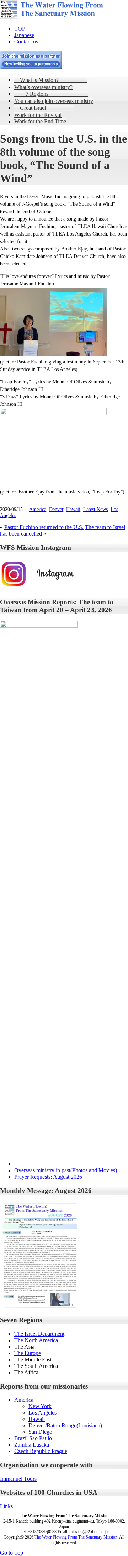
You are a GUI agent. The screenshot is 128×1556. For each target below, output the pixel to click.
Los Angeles (42, 1413)
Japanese (24, 35)
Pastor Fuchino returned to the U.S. (44, 527)
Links (6, 1506)
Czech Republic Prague (40, 1451)
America (37, 509)
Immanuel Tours (18, 1479)
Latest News (95, 509)
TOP (19, 29)
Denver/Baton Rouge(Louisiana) (65, 1425)
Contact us (26, 41)
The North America (36, 1340)
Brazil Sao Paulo (33, 1438)
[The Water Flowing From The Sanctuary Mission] (60, 17)
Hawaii (73, 509)
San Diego (40, 1432)
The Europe (27, 1353)
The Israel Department (39, 1334)
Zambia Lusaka (31, 1445)
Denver (56, 509)
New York (40, 1406)
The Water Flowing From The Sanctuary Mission (75, 1537)
